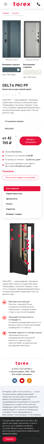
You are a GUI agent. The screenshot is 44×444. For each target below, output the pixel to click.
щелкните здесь (9, 434)
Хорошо (9, 439)
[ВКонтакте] (14, 380)
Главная (5, 13)
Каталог (15, 13)
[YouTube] (22, 380)
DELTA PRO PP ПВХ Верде (12, 15)
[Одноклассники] (29, 380)
